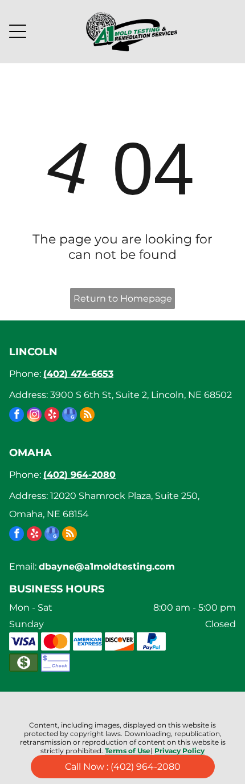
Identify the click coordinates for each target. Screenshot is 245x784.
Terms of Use (127, 750)
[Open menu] (17, 31)
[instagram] (34, 416)
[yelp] (51, 416)
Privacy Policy (179, 750)
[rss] (87, 416)
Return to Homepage (123, 298)
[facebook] (16, 416)
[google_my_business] (69, 416)
